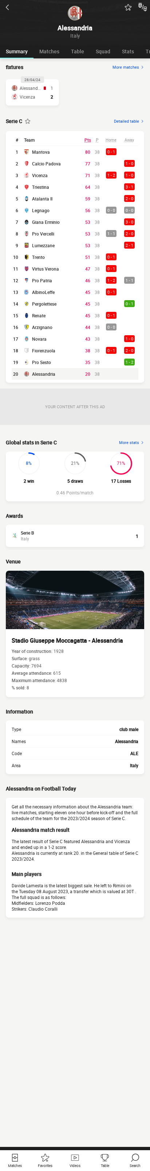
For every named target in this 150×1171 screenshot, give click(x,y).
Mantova (41, 152)
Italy (134, 765)
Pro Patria (42, 280)
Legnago (41, 210)
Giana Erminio (46, 222)
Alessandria (43, 374)
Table (77, 51)
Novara (39, 339)
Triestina (40, 187)
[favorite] (128, 7)
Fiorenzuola (43, 350)
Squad (103, 51)
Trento (38, 257)
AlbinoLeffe (43, 292)
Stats (128, 51)
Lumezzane (43, 245)
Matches (49, 51)
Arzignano (42, 327)
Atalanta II (42, 199)
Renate (39, 315)
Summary (17, 51)
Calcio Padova (46, 164)
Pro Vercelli (43, 234)
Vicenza (40, 175)
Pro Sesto (41, 362)
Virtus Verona (45, 269)
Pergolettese (44, 304)
